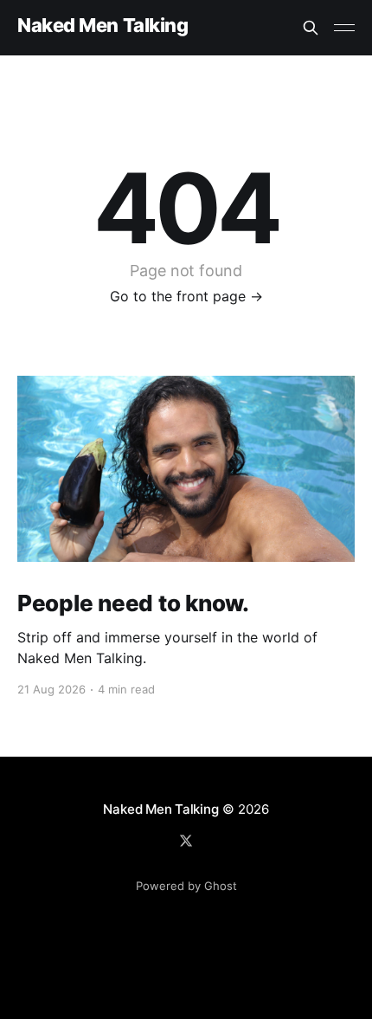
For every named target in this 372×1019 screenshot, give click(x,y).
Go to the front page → (186, 296)
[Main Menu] (344, 28)
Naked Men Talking (103, 25)
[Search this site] (310, 28)
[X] (186, 841)
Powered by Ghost (186, 886)
